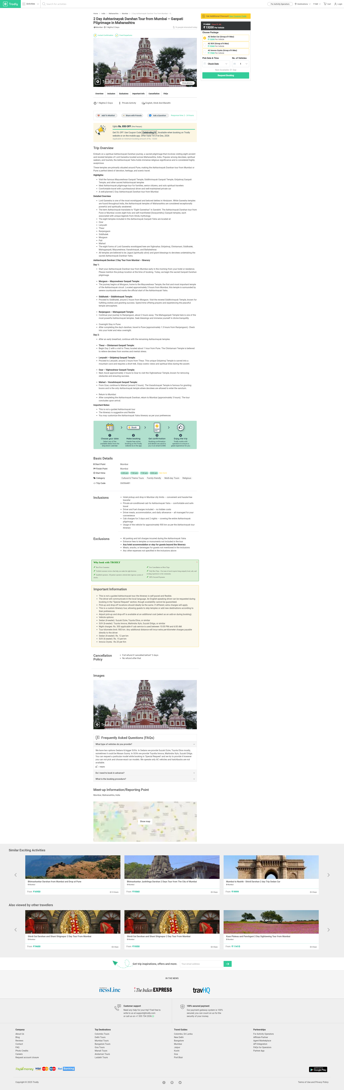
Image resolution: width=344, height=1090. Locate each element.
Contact (19, 1044)
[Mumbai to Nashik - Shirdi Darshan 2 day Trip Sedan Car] (271, 867)
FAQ (17, 1047)
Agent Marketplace (262, 1040)
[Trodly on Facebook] (164, 1082)
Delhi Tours (100, 1037)
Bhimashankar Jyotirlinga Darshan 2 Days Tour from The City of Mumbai (162, 881)
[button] (317, 4)
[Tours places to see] (10, 4)
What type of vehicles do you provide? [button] (114, 744)
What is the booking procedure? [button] (111, 779)
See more (163, 473)
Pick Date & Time (210, 58)
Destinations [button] (302, 4)
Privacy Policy (322, 1082)
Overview (99, 94)
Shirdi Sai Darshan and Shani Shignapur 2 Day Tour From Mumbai (59, 936)
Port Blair (178, 1057)
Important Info (138, 94)
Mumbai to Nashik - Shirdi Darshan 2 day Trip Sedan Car (253, 881)
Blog (17, 1037)
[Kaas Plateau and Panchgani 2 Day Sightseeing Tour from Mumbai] (271, 922)
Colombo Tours (102, 1034)
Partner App (258, 1050)
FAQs (166, 94)
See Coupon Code (237, 16)
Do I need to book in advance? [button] (110, 773)
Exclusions (123, 94)
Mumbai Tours (102, 1040)
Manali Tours (101, 1050)
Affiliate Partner (260, 1037)
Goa (176, 1054)
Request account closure (27, 1057)
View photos (187, 83)
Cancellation (154, 94)
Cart (329, 4)
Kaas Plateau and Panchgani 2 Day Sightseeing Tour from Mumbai (258, 936)
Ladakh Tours (101, 1057)
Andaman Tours (102, 1054)
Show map (145, 821)
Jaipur (177, 1047)
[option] (145, 704)
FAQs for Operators (262, 1047)
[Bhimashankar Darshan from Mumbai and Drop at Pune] (72, 867)
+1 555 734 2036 (144, 1016)
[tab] (145, 744)
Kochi (176, 1050)
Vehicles (239, 58)
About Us (19, 1034)
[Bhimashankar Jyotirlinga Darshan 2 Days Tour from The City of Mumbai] (172, 867)
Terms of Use (304, 1082)
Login (340, 4)
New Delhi (179, 1037)
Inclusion (111, 94)
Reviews (19, 1040)
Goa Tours (100, 1047)
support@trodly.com (145, 1013)
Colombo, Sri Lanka (183, 1034)
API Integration (260, 1044)
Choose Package (210, 32)
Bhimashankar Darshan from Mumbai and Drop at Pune (54, 881)
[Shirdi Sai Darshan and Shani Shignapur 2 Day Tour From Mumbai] (72, 922)
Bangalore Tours (102, 1044)
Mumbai (178, 1044)
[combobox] (216, 63)
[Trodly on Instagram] (172, 1082)
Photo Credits (21, 1050)
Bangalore (179, 1040)
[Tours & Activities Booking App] (250, 1069)
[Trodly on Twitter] (180, 1082)
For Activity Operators (280, 4)
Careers (19, 1054)
